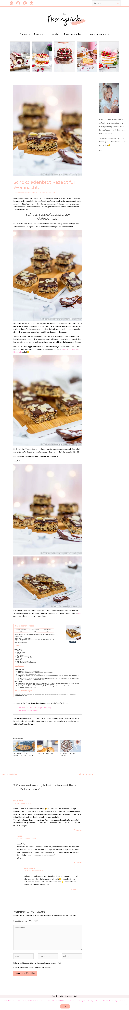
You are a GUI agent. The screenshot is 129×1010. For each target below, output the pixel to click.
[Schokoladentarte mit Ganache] (70, 746)
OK (65, 1006)
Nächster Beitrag (86, 774)
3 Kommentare (18, 192)
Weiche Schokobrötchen (45, 753)
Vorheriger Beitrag (10, 774)
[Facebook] (18, 3)
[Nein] (126, 1004)
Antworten (78, 830)
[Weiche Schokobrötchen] (47, 746)
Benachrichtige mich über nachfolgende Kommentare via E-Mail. (38, 963)
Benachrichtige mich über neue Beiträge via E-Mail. (33, 967)
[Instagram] (11, 3)
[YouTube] (31, 3)
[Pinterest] (25, 3)
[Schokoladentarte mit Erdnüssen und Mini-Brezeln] (24, 746)
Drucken (73, 641)
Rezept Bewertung (20, 921)
